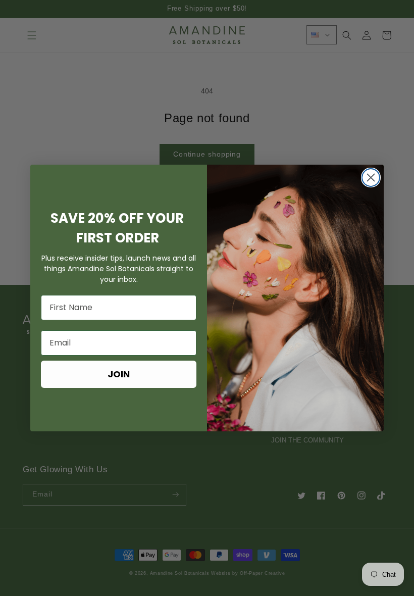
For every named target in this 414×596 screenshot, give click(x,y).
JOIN (119, 374)
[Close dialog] (371, 177)
